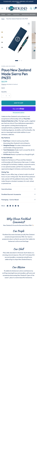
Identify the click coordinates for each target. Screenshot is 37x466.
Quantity (4, 92)
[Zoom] (28, 23)
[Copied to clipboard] (18, 206)
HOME (3, 14)
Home (2, 18)
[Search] (31, 8)
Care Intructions (6, 189)
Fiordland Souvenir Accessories (11, 194)
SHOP (9, 14)
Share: (3, 205)
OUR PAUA (16, 14)
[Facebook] (7, 206)
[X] (10, 206)
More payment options (18, 112)
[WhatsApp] (15, 206)
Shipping (3, 84)
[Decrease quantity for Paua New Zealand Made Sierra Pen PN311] (3, 96)
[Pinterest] (13, 206)
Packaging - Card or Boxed (10, 200)
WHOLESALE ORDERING (29, 14)
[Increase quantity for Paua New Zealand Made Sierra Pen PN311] (9, 96)
